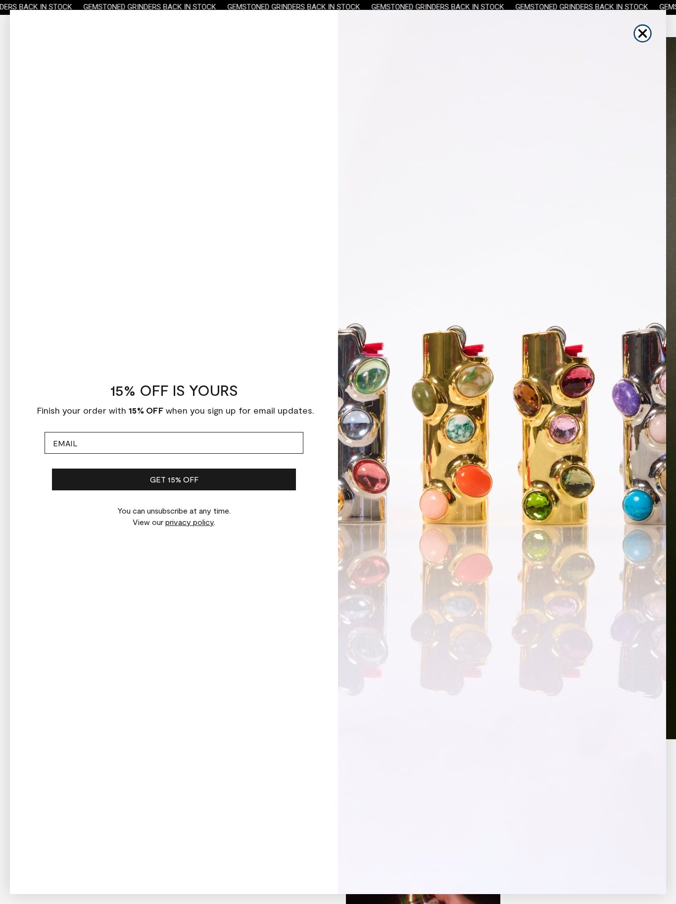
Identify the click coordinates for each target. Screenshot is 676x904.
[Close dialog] (642, 33)
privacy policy (189, 521)
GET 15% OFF (174, 479)
